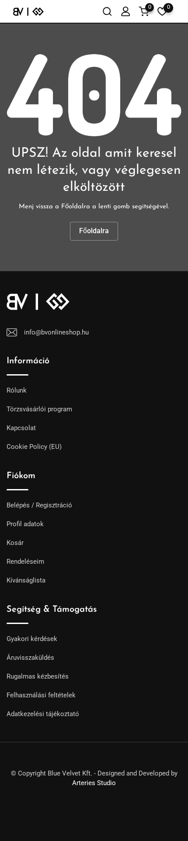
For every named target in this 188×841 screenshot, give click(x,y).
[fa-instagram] (101, 793)
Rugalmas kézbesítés (38, 676)
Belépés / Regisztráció (39, 505)
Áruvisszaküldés (30, 658)
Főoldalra (94, 231)
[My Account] (125, 11)
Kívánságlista (26, 580)
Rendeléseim (25, 561)
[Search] (107, 11)
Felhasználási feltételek (41, 695)
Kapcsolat (21, 428)
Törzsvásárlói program (39, 409)
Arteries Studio (94, 783)
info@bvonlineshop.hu (56, 332)
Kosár (15, 543)
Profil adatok (25, 524)
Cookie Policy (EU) (34, 447)
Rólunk (17, 390)
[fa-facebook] (86, 793)
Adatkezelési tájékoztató (43, 714)
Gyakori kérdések (32, 639)
